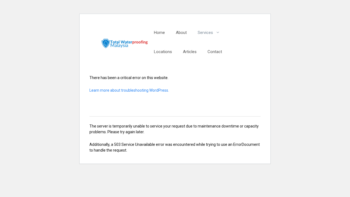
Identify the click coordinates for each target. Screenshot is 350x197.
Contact (215, 51)
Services (205, 32)
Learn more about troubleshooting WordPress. (129, 90)
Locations (163, 51)
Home (159, 32)
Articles (190, 51)
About (181, 32)
